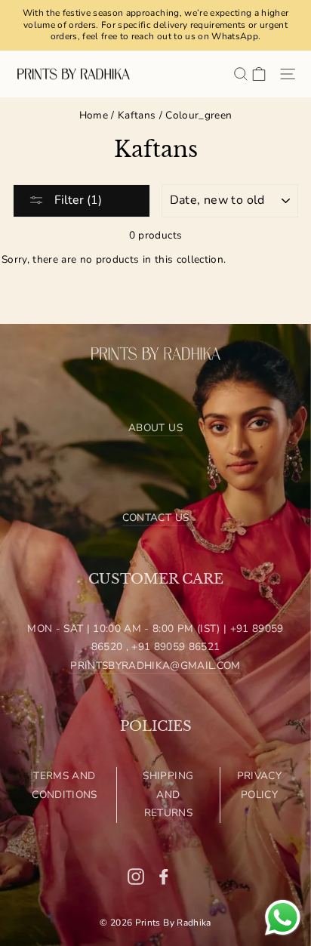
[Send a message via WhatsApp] (282, 917)
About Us (155, 428)
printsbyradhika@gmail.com (155, 665)
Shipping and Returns (168, 794)
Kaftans (137, 115)
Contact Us (155, 517)
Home (93, 115)
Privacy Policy (259, 785)
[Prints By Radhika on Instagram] (136, 876)
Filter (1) (76, 200)
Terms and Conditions (64, 785)
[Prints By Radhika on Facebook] (164, 876)
